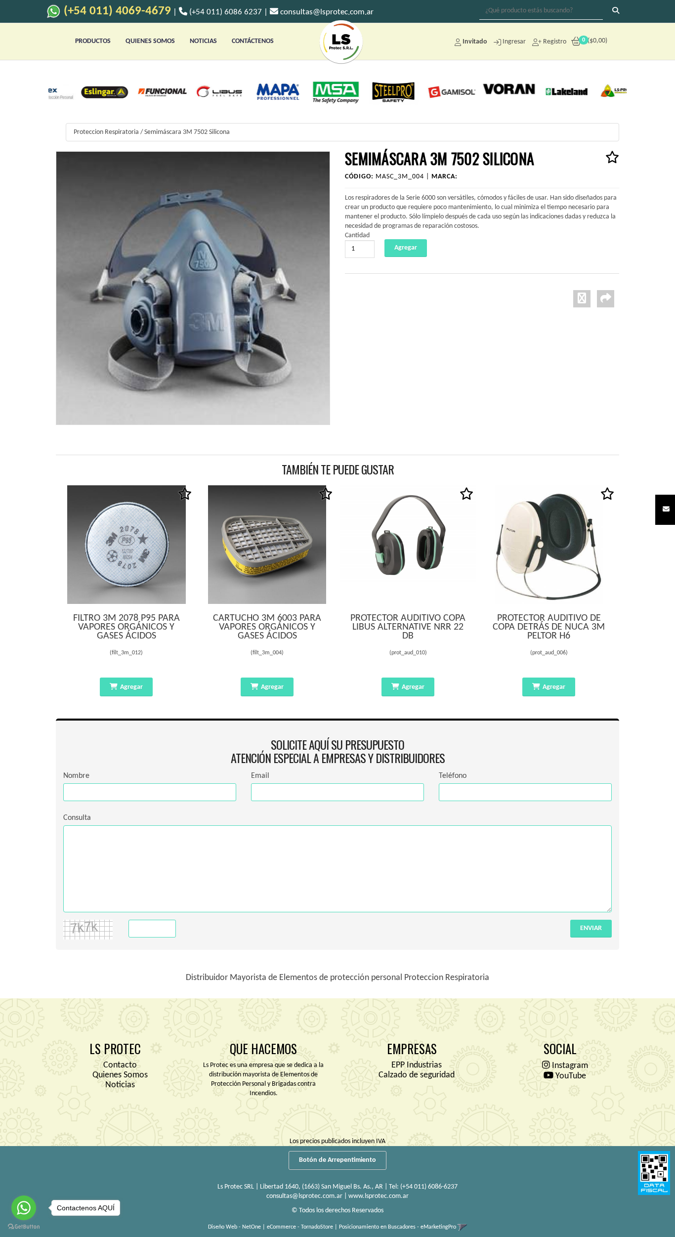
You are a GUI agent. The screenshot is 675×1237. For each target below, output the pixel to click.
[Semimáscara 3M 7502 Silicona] (193, 288)
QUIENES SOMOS (150, 41)
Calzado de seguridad (417, 1075)
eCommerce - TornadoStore (300, 1227)
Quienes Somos (120, 1075)
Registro (554, 41)
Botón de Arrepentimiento (337, 1160)
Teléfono (452, 776)
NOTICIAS (203, 41)
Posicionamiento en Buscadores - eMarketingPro (397, 1227)
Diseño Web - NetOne (234, 1227)
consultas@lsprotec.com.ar (304, 1196)
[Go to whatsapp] (23, 1207)
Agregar (131, 687)
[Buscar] (615, 11)
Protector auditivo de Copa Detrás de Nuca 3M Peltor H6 (549, 627)
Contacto (120, 1065)
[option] (79, 91)
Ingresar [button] (514, 41)
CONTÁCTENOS (253, 41)
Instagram (569, 1065)
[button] (666, 510)
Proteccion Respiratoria (106, 132)
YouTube (569, 1076)
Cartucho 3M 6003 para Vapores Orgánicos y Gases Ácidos (267, 627)
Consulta (77, 818)
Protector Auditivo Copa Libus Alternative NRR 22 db (407, 627)
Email (260, 776)
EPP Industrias (416, 1065)
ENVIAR (591, 928)
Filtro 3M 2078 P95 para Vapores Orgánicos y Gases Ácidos (126, 627)
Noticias (120, 1085)
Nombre (76, 776)
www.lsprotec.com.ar (378, 1196)
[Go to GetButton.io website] (24, 1227)
